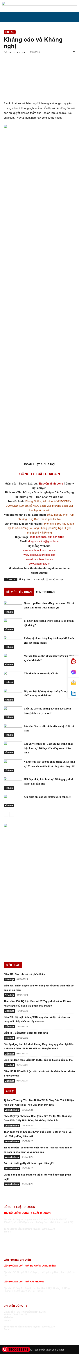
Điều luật (9, 979)
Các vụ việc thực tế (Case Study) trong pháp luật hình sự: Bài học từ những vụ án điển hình (48, 748)
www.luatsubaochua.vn (39, 559)
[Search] (74, 17)
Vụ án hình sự (12, 1109)
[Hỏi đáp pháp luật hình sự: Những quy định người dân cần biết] (13, 783)
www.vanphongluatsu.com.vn (39, 550)
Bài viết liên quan (19, 592)
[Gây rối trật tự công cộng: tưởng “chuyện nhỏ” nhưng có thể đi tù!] (13, 695)
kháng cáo (24, 579)
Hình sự (9, 32)
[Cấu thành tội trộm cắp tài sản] (13, 677)
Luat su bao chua (17, 52)
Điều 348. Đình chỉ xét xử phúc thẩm (24, 974)
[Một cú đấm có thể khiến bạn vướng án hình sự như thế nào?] (13, 660)
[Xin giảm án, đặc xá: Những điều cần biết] (13, 801)
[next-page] (12, 814)
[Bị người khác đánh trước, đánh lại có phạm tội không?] (13, 625)
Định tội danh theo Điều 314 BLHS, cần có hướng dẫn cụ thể (38, 1059)
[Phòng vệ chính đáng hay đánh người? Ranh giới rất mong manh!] (13, 642)
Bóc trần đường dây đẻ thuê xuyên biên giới (29, 1163)
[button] (6, 17)
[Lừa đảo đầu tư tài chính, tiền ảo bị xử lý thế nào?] (13, 730)
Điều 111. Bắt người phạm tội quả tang (26, 1032)
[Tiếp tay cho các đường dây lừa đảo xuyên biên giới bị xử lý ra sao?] (13, 712)
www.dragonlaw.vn (39, 563)
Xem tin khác (45, 592)
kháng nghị (39, 579)
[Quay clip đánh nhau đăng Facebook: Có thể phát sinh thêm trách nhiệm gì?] (13, 607)
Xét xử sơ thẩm (56, 579)
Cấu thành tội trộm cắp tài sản (41, 673)
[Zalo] (73, 693)
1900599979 (18, 1349)
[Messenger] (73, 672)
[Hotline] (73, 661)
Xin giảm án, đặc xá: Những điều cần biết (47, 797)
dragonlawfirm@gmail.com (43, 541)
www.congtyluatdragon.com (39, 554)
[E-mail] (73, 682)
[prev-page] (6, 814)
